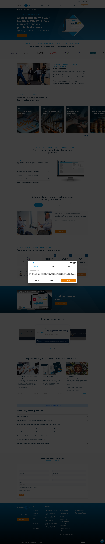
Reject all (37, 280)
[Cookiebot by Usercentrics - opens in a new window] (71, 263)
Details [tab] (52, 266)
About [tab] (69, 266)
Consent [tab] (36, 266)
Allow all (68, 280)
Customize (52, 280)
